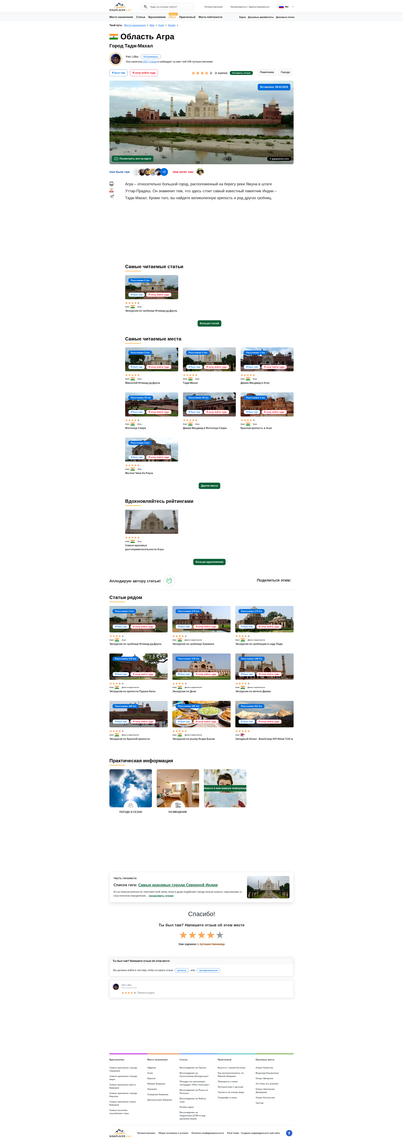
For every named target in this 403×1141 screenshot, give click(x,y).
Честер (260, 1103)
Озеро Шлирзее (264, 1078)
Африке (151, 1067)
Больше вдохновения (209, 562)
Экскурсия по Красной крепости (129, 739)
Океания (152, 1089)
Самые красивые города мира (123, 1078)
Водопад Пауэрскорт (267, 1073)
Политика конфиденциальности (207, 1133)
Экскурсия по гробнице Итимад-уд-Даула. (151, 310)
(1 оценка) (221, 73)
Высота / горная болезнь (232, 1067)
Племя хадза (187, 1107)
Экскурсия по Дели (184, 691)
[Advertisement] (209, 232)
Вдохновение (157, 17)
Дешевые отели (285, 17)
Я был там (118, 72)
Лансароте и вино (228, 1081)
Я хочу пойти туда (144, 72)
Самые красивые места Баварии (122, 1086)
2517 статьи (150, 61)
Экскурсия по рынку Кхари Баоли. (193, 739)
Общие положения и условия (173, 1133)
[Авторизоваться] (169, 581)
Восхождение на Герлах (193, 1067)
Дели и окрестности (193, 640)
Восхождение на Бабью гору (193, 1100)
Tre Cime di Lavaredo (267, 1083)
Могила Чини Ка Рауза (139, 473)
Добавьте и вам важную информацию (225, 788)
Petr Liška (126, 985)
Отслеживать (150, 56)
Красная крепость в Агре (256, 428)
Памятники (267, 72)
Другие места (209, 485)
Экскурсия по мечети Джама (253, 691)
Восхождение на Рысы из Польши (194, 1091)
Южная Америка (156, 1083)
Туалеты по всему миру (231, 1092)
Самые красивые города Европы (123, 1095)
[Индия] (134, 306)
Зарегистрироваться (259, 7)
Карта (242, 17)
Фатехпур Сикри (135, 428)
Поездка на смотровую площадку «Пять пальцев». (195, 1083)
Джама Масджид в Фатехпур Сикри (205, 428)
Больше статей (209, 323)
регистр (181, 970)
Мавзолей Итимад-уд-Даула (142, 383)
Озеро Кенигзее (264, 1067)
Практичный (187, 17)
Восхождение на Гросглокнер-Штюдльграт (194, 1074)
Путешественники (213, 7)
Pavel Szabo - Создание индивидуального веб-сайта (253, 1133)
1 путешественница (211, 944)
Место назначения (121, 17)
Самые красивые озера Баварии (122, 1103)
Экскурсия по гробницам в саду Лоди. (259, 644)
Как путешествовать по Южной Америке (231, 1074)
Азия (127, 307)
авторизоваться (208, 970)
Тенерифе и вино (227, 1097)
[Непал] (244, 734)
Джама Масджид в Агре (255, 383)
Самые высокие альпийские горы (119, 1112)
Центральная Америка (159, 1099)
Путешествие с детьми (230, 1087)
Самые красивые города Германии (123, 1069)
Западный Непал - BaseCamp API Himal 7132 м (264, 739)
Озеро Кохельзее (265, 1097)
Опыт (173, 17)
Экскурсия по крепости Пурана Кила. (132, 691)
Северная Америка (157, 1094)
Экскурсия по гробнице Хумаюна (193, 644)
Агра (139, 307)
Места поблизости (210, 17)
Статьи (140, 17)
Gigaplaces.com (120, 7)
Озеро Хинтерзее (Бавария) (265, 1090)
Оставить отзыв (241, 73)
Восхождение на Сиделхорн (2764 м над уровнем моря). (192, 1115)
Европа (151, 1078)
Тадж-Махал (190, 383)
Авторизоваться (238, 7)
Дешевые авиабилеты (261, 17)
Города (285, 72)
